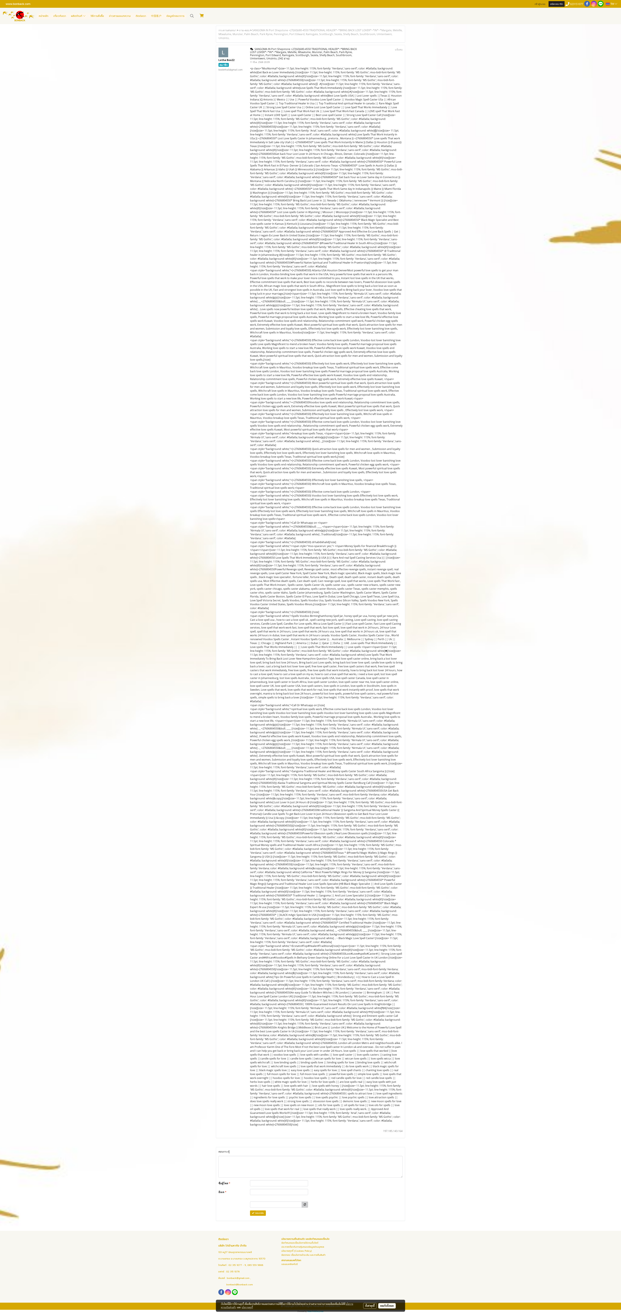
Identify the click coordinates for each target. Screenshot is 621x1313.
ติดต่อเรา (141, 16)
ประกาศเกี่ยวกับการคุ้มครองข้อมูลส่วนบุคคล (302, 1247)
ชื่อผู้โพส (224, 1183)
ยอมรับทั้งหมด (387, 1305)
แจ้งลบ (399, 49)
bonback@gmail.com (238, 1278)
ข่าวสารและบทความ (120, 16)
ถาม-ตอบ (244, 30)
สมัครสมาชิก (556, 4)
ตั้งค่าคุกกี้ (370, 1305)
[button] (192, 16)
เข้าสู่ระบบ (540, 4)
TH (612, 4)
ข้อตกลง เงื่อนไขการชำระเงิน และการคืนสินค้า (303, 1255)
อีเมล (222, 1192)
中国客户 (156, 16)
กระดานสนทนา (227, 30)
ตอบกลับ (259, 1213)
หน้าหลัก (43, 16)
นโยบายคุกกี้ (247, 1307)
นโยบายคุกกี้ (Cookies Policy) (296, 1251)
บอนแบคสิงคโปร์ (289, 1264)
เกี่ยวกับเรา (59, 16)
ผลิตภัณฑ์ (77, 16)
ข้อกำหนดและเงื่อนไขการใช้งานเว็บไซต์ (299, 1243)
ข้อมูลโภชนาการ (175, 16)
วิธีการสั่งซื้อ (97, 16)
